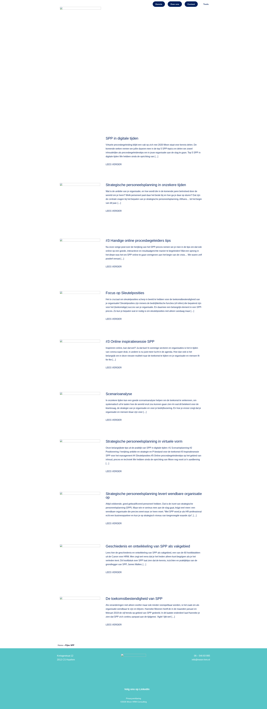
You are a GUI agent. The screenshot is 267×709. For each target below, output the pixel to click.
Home (112, 48)
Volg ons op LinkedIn (136, 689)
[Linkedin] (120, 689)
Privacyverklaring (133, 698)
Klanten (200, 48)
